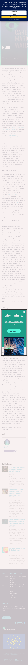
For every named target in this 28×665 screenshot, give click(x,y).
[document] (14, 332)
